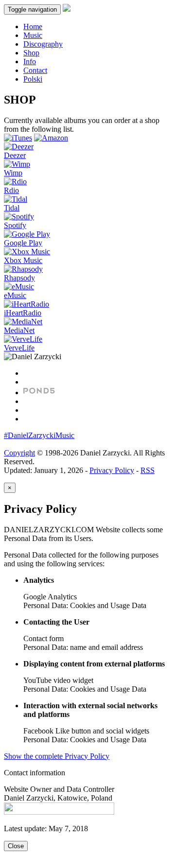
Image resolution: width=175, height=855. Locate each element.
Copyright (19, 453)
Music (32, 35)
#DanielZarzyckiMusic (39, 435)
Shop (31, 53)
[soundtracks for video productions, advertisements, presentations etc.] (39, 392)
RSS (147, 470)
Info (29, 61)
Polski (32, 79)
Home (32, 26)
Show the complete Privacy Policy (56, 756)
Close (16, 846)
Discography (43, 44)
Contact (35, 70)
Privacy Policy (111, 470)
